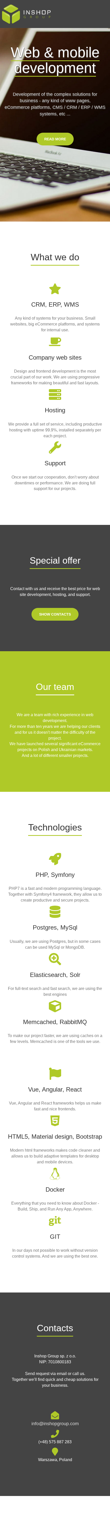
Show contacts (55, 614)
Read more (55, 139)
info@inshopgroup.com (55, 1423)
